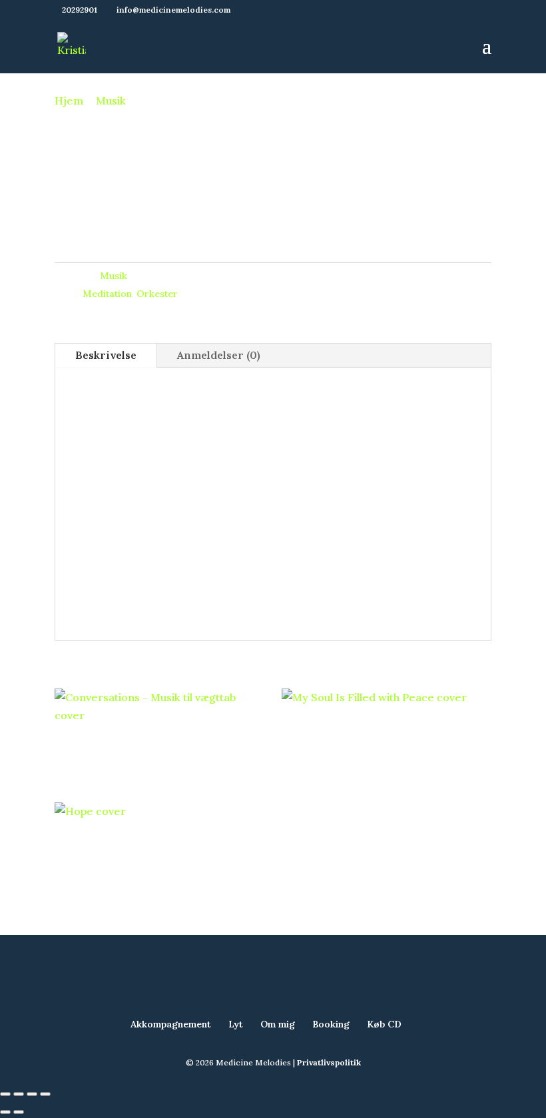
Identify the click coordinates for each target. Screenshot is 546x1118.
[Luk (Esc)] (45, 1094)
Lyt (235, 1024)
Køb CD (384, 1024)
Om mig (277, 1024)
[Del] (32, 1094)
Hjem (69, 100)
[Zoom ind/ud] (5, 1094)
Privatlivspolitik (329, 1062)
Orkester (157, 294)
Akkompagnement (171, 1024)
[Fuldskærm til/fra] (18, 1094)
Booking (331, 1024)
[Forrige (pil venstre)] (5, 1112)
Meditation (107, 294)
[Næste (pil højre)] (18, 1112)
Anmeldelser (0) (218, 355)
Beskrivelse (105, 355)
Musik (111, 100)
